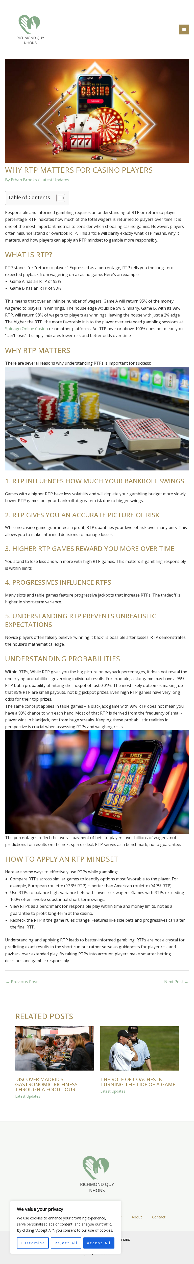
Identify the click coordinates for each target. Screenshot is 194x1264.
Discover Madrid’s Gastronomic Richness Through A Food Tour (46, 1084)
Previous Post (22, 981)
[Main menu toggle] (184, 29)
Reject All (66, 1242)
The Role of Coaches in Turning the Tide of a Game (137, 1082)
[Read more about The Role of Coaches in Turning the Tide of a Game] (139, 1048)
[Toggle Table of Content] (58, 198)
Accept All (99, 1242)
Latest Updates (54, 180)
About (137, 1216)
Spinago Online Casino (26, 328)
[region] (65, 1227)
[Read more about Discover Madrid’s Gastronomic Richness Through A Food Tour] (54, 1048)
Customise (33, 1242)
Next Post (176, 981)
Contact (158, 1216)
